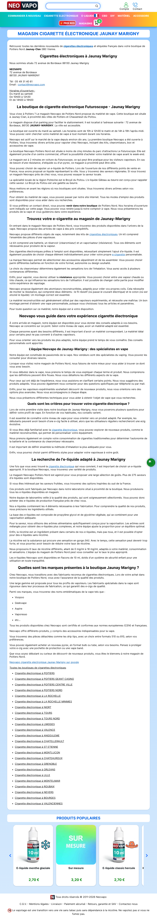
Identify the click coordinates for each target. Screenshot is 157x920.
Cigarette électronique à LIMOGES (35, 724)
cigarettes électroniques (78, 46)
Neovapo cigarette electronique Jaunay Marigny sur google (44, 662)
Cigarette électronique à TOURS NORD (37, 718)
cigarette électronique (64, 429)
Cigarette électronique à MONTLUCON (37, 752)
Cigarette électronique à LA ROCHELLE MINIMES (43, 701)
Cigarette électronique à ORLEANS (35, 769)
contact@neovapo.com (31, 84)
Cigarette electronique (61, 15)
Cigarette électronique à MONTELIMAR (37, 780)
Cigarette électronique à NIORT (33, 707)
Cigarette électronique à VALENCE (35, 729)
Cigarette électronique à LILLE (32, 775)
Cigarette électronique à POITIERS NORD (38, 690)
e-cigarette (118, 254)
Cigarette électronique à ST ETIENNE (36, 746)
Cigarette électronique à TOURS (33, 712)
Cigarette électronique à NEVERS (34, 792)
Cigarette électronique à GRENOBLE (36, 763)
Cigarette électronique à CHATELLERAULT (39, 741)
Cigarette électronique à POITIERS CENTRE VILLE (44, 684)
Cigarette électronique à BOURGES (35, 797)
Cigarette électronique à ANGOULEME (37, 735)
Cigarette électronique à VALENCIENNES (39, 803)
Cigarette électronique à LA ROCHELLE (38, 695)
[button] (151, 462)
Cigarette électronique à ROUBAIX (34, 786)
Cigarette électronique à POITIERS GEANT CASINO (44, 678)
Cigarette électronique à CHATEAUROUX (38, 758)
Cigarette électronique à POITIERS (35, 673)
